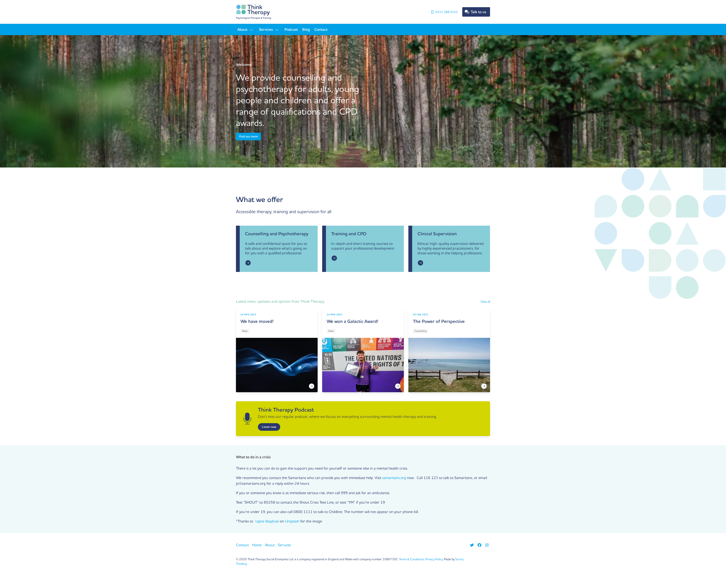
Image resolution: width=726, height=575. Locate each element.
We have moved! (257, 321)
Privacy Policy (434, 559)
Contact (320, 29)
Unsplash (292, 521)
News (244, 331)
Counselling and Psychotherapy (276, 234)
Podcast (291, 29)
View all (485, 301)
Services (266, 29)
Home (257, 545)
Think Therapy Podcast (286, 409)
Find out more (248, 136)
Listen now (269, 427)
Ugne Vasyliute (267, 521)
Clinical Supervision (437, 234)
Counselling (420, 331)
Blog (306, 29)
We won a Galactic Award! (352, 321)
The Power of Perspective (439, 321)
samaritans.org (394, 477)
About (242, 29)
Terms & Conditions (411, 559)
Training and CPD (348, 234)
